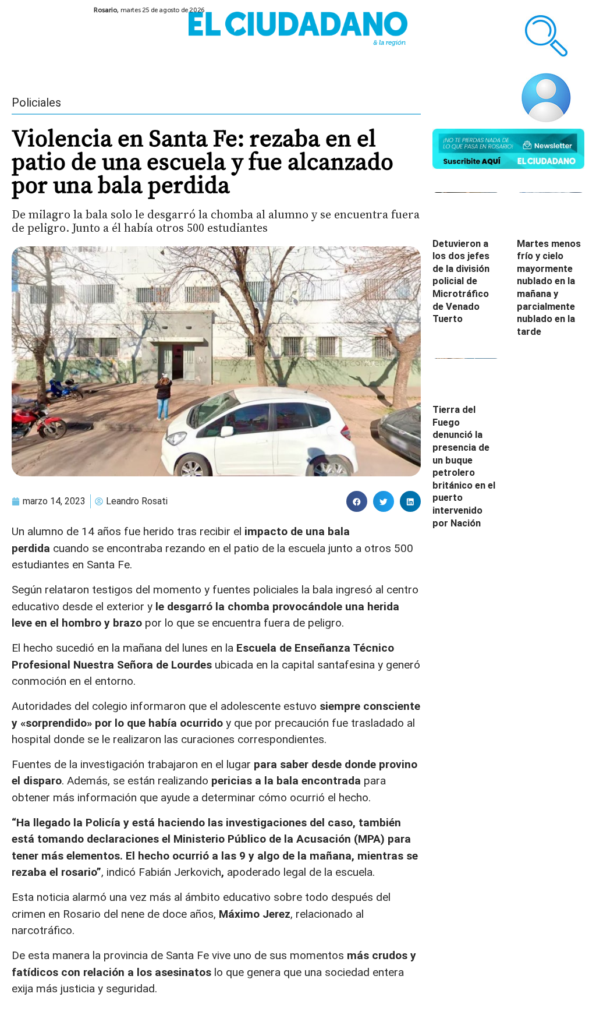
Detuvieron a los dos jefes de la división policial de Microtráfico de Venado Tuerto (460, 281)
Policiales (36, 102)
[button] (356, 501)
